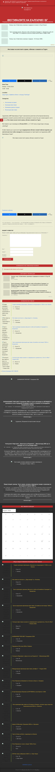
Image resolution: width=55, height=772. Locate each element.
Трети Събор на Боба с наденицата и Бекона (24, 734)
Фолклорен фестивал (11, 110)
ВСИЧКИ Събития (27, 764)
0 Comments (31, 224)
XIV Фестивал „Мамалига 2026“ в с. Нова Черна (25, 753)
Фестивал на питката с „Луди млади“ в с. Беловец (25, 318)
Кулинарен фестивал (11, 105)
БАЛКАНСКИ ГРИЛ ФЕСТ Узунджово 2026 (23, 636)
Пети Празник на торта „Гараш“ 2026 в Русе (24, 744)
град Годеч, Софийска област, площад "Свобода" (16, 94)
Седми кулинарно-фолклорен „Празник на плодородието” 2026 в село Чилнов (31, 304)
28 (34, 548)
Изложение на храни (10, 102)
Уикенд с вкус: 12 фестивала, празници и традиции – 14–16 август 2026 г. (26, 38)
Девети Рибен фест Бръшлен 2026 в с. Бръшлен (25, 724)
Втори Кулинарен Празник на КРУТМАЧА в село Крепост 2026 (29, 691)
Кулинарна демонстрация (12, 107)
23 (49, 541)
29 (42, 548)
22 (42, 541)
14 (34, 534)
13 (27, 534)
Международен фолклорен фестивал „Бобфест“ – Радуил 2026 (29, 668)
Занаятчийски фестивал (29, 487)
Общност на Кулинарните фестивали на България (30, 488)
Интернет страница (4, 255)
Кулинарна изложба (39, 447)
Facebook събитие (7, 210)
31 (34, 519)
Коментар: (4, 235)
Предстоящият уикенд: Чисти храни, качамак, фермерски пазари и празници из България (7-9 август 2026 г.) (27, 485)
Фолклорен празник (26, 448)
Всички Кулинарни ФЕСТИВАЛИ (10, 371)
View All (52, 44)
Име (3, 249)
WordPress (37, 769)
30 (49, 548)
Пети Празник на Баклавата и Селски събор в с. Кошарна (27, 680)
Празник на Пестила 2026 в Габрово (22, 646)
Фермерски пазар (17, 448)
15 (42, 534)
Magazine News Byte (26, 769)
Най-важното (39, 406)
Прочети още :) (28, 417)
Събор (24, 490)
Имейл (4, 251)
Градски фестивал (17, 447)
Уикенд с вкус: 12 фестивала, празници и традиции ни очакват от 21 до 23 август (28, 25)
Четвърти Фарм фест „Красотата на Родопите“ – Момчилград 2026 (30, 656)
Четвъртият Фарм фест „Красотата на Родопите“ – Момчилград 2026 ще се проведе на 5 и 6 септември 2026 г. (27, 444)
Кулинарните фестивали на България (13, 269)
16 (49, 534)
